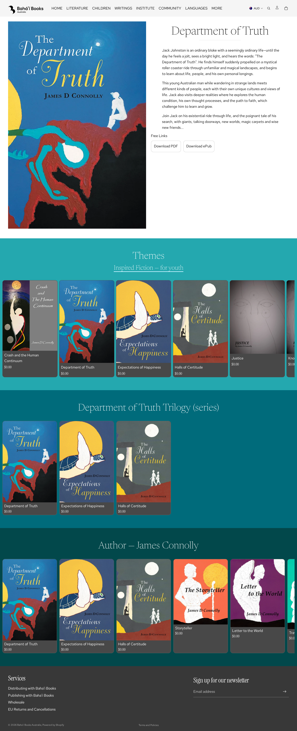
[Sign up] (284, 691)
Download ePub (199, 146)
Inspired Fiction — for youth (148, 268)
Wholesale (16, 702)
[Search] (268, 8)
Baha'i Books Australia (29, 725)
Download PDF (166, 146)
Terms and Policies (149, 725)
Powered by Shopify (53, 725)
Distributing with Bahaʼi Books (32, 688)
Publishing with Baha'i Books (31, 695)
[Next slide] (282, 328)
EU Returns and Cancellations (32, 709)
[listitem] (217, 8)
